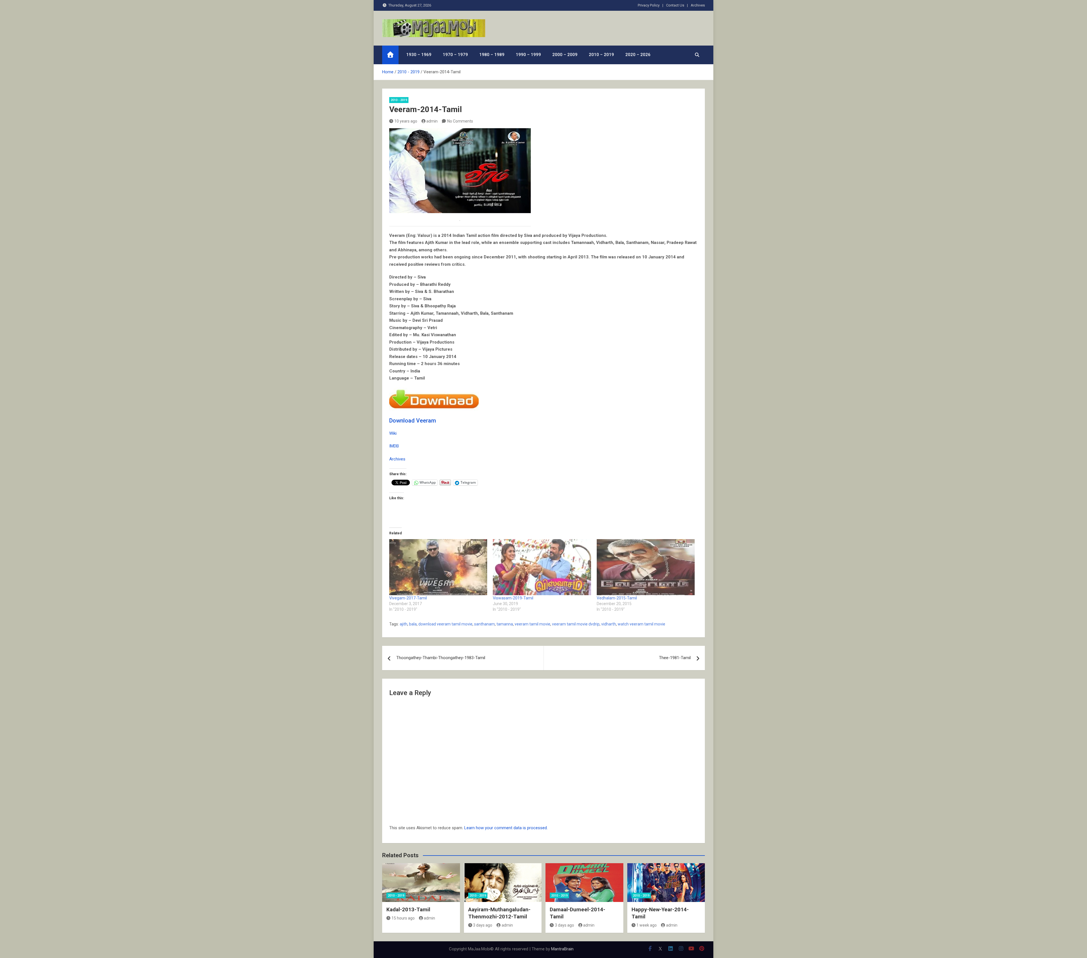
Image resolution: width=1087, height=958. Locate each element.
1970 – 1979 (455, 54)
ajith (403, 624)
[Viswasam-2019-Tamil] (542, 567)
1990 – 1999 (528, 54)
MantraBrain (562, 948)
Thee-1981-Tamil (675, 657)
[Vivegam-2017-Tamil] (438, 567)
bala (413, 624)
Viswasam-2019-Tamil (513, 598)
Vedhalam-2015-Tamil (617, 598)
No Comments (460, 121)
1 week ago (646, 925)
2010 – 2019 (601, 54)
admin (432, 121)
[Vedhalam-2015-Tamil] (646, 567)
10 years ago (405, 121)
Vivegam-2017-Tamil (408, 598)
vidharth (608, 624)
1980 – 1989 (491, 54)
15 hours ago (403, 918)
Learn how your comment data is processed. (506, 827)
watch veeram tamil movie (641, 624)
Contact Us (675, 5)
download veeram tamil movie (445, 624)
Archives (698, 5)
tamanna (505, 624)
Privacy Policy (649, 5)
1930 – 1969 (418, 54)
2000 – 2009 (564, 54)
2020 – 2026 (638, 54)
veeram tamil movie (532, 624)
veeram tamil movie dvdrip (576, 624)
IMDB (394, 446)
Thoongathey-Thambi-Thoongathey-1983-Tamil (440, 657)
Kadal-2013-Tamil (408, 909)
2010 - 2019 (399, 100)
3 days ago (482, 925)
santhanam (484, 624)
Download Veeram (412, 420)
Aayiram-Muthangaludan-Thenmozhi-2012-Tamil (499, 913)
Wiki (393, 433)
